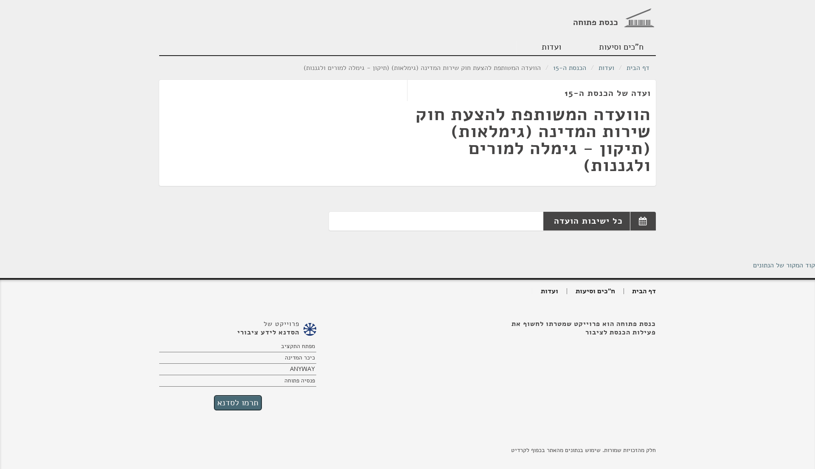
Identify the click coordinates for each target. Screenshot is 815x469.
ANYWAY (302, 369)
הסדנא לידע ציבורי (268, 332)
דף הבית (638, 68)
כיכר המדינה (300, 358)
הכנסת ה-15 (569, 68)
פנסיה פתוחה (299, 380)
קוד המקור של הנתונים (784, 265)
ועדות (551, 47)
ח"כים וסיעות (621, 47)
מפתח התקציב (298, 346)
